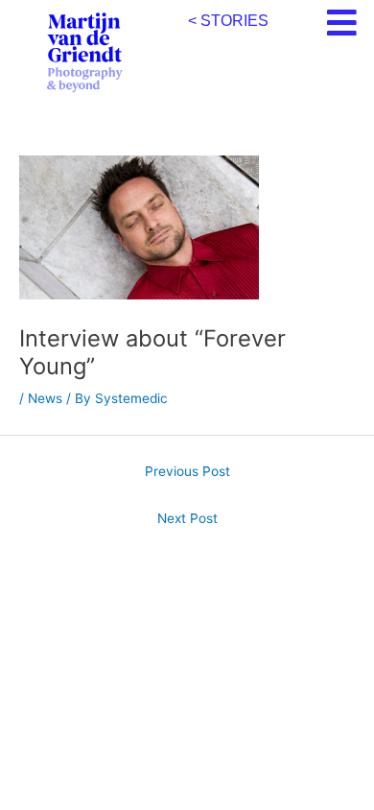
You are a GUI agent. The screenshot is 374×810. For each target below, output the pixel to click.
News (45, 398)
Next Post (187, 518)
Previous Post (187, 471)
